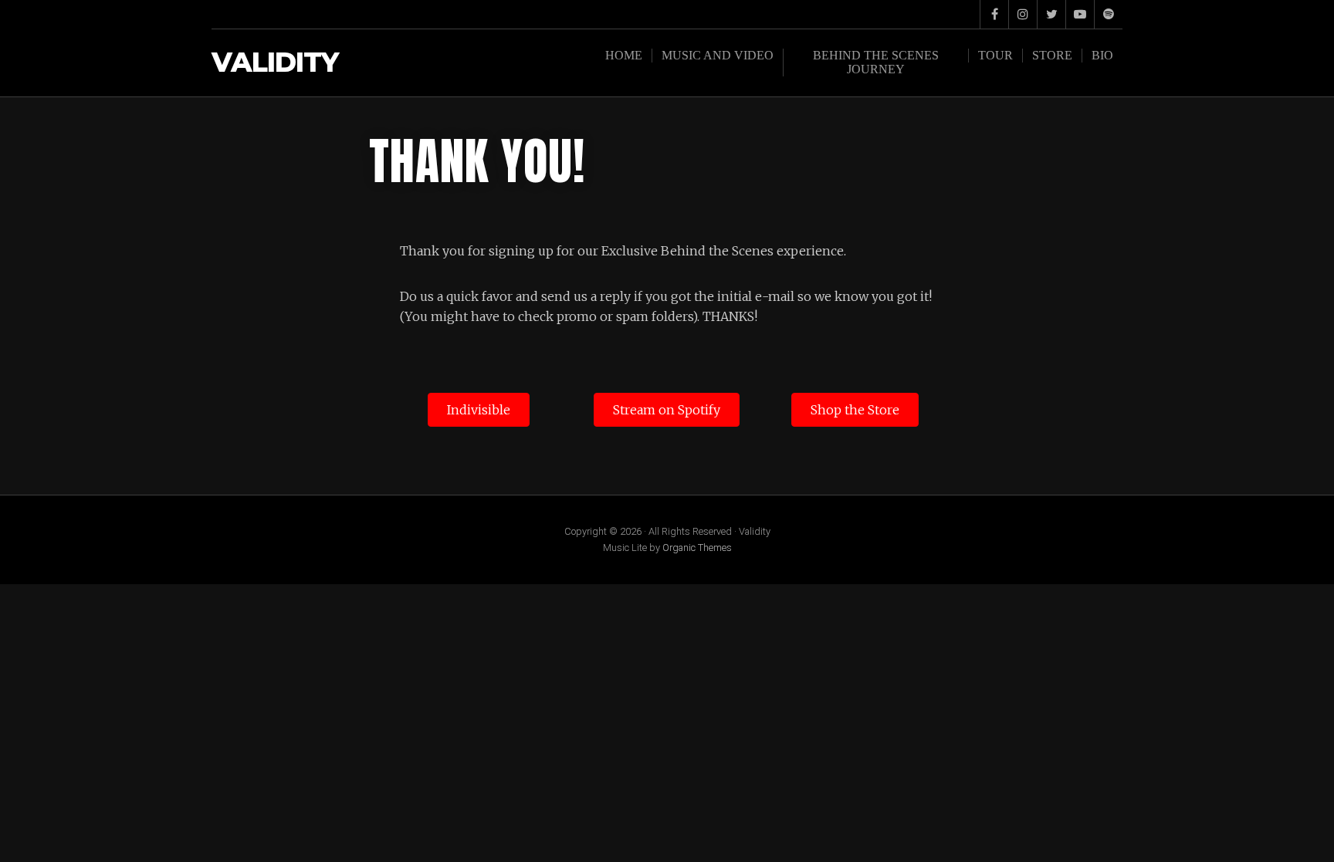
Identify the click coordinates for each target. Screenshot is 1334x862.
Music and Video (718, 55)
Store (1052, 55)
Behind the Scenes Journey (876, 62)
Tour (995, 55)
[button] (479, 410)
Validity (275, 63)
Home (623, 55)
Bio (1102, 55)
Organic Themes (697, 547)
